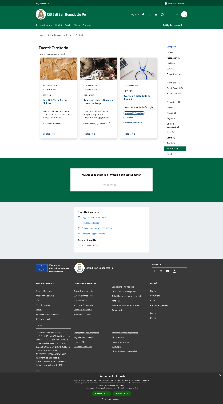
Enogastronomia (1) (174, 76)
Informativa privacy (120, 341)
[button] (111, 399)
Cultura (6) (171, 68)
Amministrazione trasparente (125, 332)
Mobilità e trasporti (82, 314)
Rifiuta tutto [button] (122, 393)
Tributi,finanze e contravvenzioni (126, 296)
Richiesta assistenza (83, 346)
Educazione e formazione (123, 286)
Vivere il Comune (55, 35)
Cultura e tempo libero (83, 295)
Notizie (153, 291)
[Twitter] (148, 14)
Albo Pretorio (118, 337)
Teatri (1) (171, 143)
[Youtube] (154, 14)
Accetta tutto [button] (101, 393)
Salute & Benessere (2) (173, 125)
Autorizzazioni (118, 310)
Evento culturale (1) (174, 95)
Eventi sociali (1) (174, 82)
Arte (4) (170, 52)
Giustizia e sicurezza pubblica (125, 291)
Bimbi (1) (171, 63)
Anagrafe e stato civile (83, 291)
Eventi (69, 35)
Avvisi (153, 300)
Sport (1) (170, 132)
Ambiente (116, 300)
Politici (39, 309)
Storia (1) (171, 137)
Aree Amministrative (45, 295)
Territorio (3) (172, 148)
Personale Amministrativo (47, 314)
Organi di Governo (43, 291)
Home (41, 35)
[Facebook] (142, 14)
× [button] (220, 375)
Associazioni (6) (173, 57)
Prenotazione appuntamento (86, 332)
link (136, 388)
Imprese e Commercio (83, 305)
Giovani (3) (171, 107)
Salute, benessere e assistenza (125, 305)
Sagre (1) (171, 118)
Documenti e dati (43, 318)
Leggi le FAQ (79, 341)
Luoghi (153, 313)
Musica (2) (171, 112)
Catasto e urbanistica (83, 309)
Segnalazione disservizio (84, 337)
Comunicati (155, 295)
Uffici (38, 300)
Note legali (116, 346)
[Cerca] (184, 14)
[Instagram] (161, 14)
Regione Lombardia (44, 3)
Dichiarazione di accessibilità (124, 351)
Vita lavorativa (80, 300)
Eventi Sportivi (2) (175, 88)
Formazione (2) (173, 102)
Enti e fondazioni (43, 305)
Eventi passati (173, 154)
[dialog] (111, 388)
